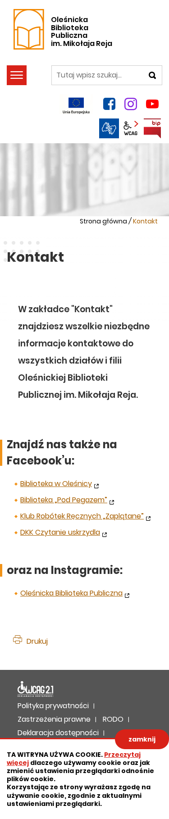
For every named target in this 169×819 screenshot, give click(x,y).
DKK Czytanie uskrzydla (60, 532)
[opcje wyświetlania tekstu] (131, 128)
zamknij (141, 739)
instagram (131, 104)
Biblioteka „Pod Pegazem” (63, 500)
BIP (152, 128)
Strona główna (103, 221)
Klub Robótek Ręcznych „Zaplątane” (82, 516)
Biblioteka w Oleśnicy (56, 483)
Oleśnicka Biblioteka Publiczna (71, 593)
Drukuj (37, 641)
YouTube (152, 104)
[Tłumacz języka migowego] (109, 128)
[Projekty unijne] (76, 104)
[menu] (17, 75)
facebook (109, 104)
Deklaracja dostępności (35, 689)
